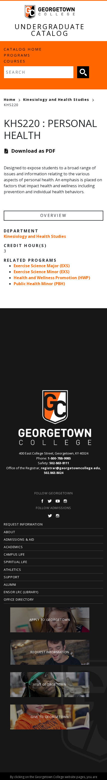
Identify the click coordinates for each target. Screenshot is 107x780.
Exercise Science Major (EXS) (42, 265)
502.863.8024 (53, 472)
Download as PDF (33, 150)
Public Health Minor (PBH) (39, 283)
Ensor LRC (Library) (21, 592)
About (9, 532)
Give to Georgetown (50, 717)
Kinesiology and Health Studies (56, 99)
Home (10, 99)
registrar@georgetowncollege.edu (70, 468)
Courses (15, 61)
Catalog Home (23, 49)
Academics (13, 547)
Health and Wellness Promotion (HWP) (52, 277)
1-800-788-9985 (59, 458)
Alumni (10, 584)
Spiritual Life (15, 562)
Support (11, 577)
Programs (17, 55)
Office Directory (19, 599)
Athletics (12, 569)
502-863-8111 (59, 463)
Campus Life (14, 554)
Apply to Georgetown (49, 619)
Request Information (23, 524)
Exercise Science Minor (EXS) (41, 271)
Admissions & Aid (19, 539)
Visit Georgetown (49, 684)
